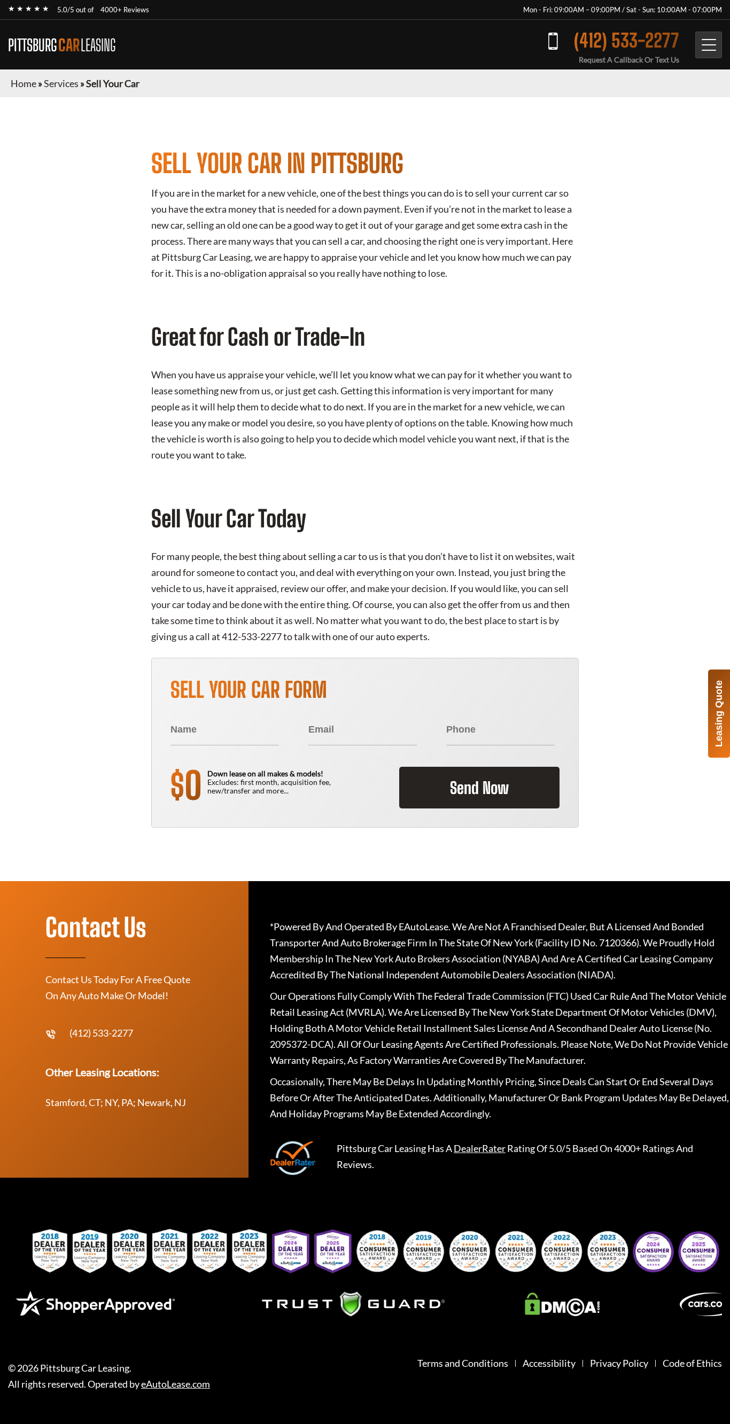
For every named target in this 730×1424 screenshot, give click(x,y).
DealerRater (480, 1148)
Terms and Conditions (462, 1363)
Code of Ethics (692, 1363)
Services (61, 83)
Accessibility (549, 1363)
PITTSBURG (61, 45)
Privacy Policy (619, 1363)
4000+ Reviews (124, 9)
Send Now (479, 787)
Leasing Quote (718, 713)
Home (23, 83)
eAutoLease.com (175, 1384)
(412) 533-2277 (626, 40)
